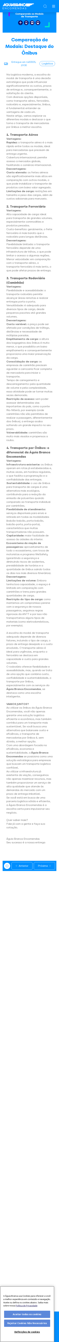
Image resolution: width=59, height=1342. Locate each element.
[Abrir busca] (45, 6)
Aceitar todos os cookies (27, 1314)
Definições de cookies (27, 1331)
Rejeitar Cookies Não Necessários (27, 1323)
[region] (27, 1314)
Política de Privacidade (26, 1305)
